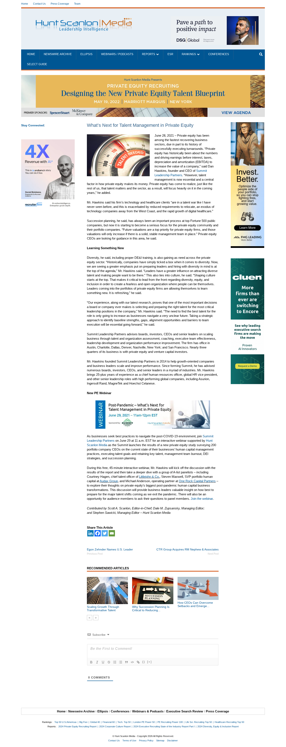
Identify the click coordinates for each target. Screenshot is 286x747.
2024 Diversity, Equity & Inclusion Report (218, 726)
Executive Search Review (184, 711)
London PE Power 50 (144, 722)
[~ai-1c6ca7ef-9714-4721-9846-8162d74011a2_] (215, 18)
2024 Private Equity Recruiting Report (77, 726)
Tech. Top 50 (124, 722)
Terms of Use (129, 740)
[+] (149, 661)
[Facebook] (97, 533)
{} (143, 661)
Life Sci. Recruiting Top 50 (199, 722)
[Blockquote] (126, 662)
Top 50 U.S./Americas (65, 722)
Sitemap (160, 740)
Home (24, 3)
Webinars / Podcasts (117, 54)
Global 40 (95, 722)
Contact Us (39, 3)
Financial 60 (109, 722)
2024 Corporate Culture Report (115, 726)
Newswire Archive (58, 54)
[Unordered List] (121, 662)
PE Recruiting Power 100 (170, 722)
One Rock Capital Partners (197, 481)
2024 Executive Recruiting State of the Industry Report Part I (164, 726)
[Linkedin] (90, 533)
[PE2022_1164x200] (143, 77)
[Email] (112, 533)
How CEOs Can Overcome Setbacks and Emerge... (195, 604)
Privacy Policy (146, 740)
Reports (148, 54)
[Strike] (109, 662)
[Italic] (97, 662)
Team (77, 3)
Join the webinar (202, 498)
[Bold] (91, 662)
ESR (170, 54)
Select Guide (37, 64)
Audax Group (109, 481)
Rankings (189, 54)
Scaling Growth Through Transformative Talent (103, 608)
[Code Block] (132, 662)
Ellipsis (86, 54)
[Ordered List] (115, 662)
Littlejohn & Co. (149, 476)
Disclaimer (172, 740)
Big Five (83, 722)
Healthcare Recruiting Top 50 (229, 722)
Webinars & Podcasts (148, 711)
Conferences (218, 54)
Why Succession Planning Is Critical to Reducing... (150, 608)
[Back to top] (280, 741)
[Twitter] (105, 533)
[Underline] (103, 662)
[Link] (138, 662)
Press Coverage (60, 3)
